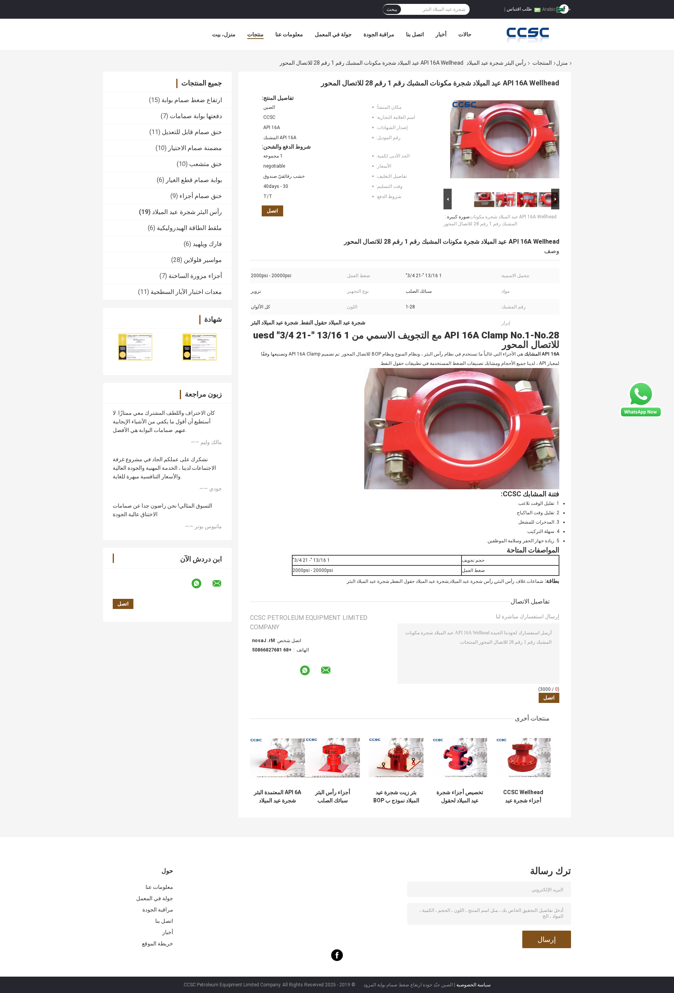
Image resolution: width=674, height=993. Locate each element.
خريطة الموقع (157, 943)
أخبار (441, 34)
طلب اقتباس (519, 9)
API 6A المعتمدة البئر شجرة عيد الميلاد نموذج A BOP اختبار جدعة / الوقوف (277, 796)
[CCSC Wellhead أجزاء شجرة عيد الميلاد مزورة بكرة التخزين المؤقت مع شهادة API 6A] (523, 757)
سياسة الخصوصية (473, 985)
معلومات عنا (289, 34)
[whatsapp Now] (640, 399)
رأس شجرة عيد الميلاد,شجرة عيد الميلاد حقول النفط (442, 581)
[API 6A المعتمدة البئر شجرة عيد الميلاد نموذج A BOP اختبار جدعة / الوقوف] (277, 757)
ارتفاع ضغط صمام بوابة (191, 100)
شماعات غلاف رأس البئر (519, 581)
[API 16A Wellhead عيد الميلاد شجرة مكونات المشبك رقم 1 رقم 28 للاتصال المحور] (504, 141)
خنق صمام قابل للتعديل (192, 132)
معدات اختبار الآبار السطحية (186, 292)
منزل (562, 63)
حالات (465, 34)
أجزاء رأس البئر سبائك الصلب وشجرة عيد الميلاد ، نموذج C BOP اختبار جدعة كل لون (332, 796)
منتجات (255, 34)
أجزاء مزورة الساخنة (195, 276)
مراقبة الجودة (379, 34)
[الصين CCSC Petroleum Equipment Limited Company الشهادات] (135, 347)
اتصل (272, 211)
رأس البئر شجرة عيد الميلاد (496, 63)
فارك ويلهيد (207, 244)
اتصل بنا (415, 34)
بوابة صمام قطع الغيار (194, 180)
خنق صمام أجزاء (200, 196)
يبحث (392, 9)
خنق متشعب (205, 164)
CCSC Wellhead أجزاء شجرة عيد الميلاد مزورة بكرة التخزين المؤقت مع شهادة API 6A (523, 796)
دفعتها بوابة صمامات (196, 116)
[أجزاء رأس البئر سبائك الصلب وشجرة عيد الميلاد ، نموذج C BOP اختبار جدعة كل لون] (332, 757)
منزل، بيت (224, 34)
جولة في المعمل (333, 34)
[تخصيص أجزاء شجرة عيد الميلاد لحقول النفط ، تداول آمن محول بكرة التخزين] (459, 757)
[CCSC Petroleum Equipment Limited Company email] (222, 583)
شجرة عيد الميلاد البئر (368, 581)
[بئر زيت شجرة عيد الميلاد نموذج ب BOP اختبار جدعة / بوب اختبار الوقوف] (396, 757)
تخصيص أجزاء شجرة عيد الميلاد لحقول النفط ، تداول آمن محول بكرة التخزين (459, 796)
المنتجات (542, 63)
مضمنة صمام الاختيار (195, 148)
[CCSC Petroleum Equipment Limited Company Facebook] (337, 959)
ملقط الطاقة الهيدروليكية (189, 228)
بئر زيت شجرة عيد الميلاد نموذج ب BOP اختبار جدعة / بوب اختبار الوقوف (396, 796)
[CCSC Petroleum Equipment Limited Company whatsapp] (201, 583)
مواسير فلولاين (203, 260)
